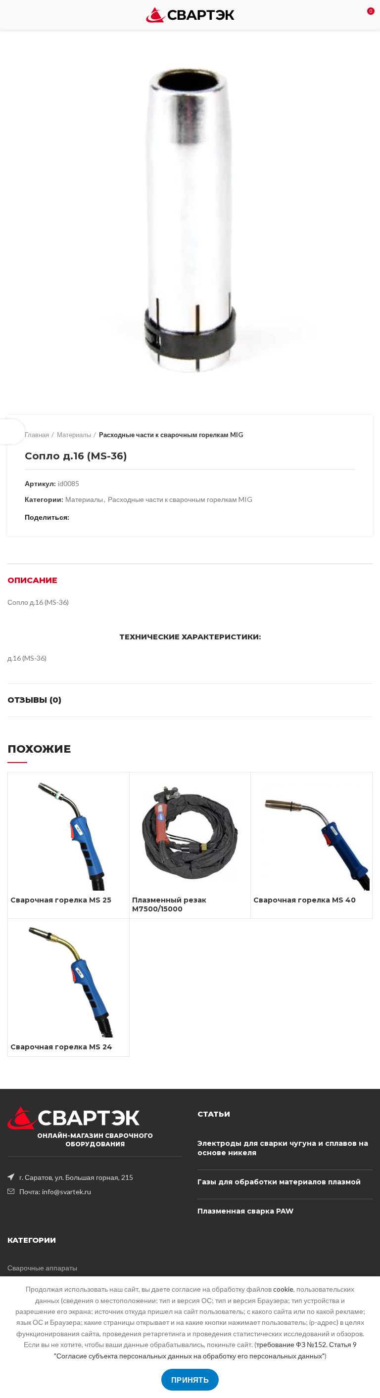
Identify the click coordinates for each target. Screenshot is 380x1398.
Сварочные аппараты (42, 1267)
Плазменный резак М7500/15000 (169, 904)
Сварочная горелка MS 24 (61, 1046)
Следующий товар (350, 435)
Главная (37, 435)
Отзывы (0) (34, 700)
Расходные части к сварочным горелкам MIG (171, 435)
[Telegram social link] (124, 517)
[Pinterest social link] (101, 517)
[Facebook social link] (79, 517)
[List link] (95, 1176)
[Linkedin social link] (113, 517)
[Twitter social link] (90, 517)
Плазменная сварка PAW (245, 1211)
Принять (190, 1379)
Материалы (74, 435)
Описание (32, 580)
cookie (283, 1289)
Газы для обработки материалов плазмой (279, 1181)
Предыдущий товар (330, 435)
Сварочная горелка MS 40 (304, 900)
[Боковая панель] (12, 431)
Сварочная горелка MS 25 (60, 900)
